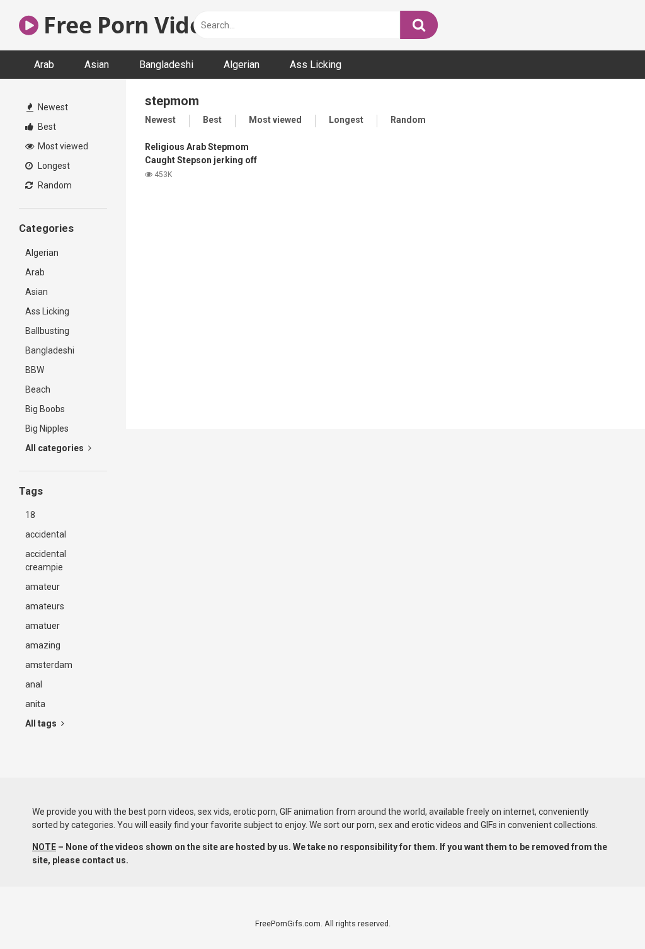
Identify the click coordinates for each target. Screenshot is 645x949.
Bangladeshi (166, 65)
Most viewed (62, 146)
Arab (44, 65)
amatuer (42, 626)
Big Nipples (47, 428)
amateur (42, 587)
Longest (53, 166)
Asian (96, 65)
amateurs (44, 606)
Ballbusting (47, 331)
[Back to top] (603, 911)
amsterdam (48, 665)
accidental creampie (45, 560)
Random (54, 185)
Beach (37, 389)
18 (30, 515)
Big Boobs (45, 409)
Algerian (242, 65)
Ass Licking (315, 65)
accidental (45, 534)
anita (35, 704)
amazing (42, 645)
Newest (52, 107)
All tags (42, 723)
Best (46, 127)
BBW (34, 370)
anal (33, 684)
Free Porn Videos (132, 24)
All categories (55, 448)
